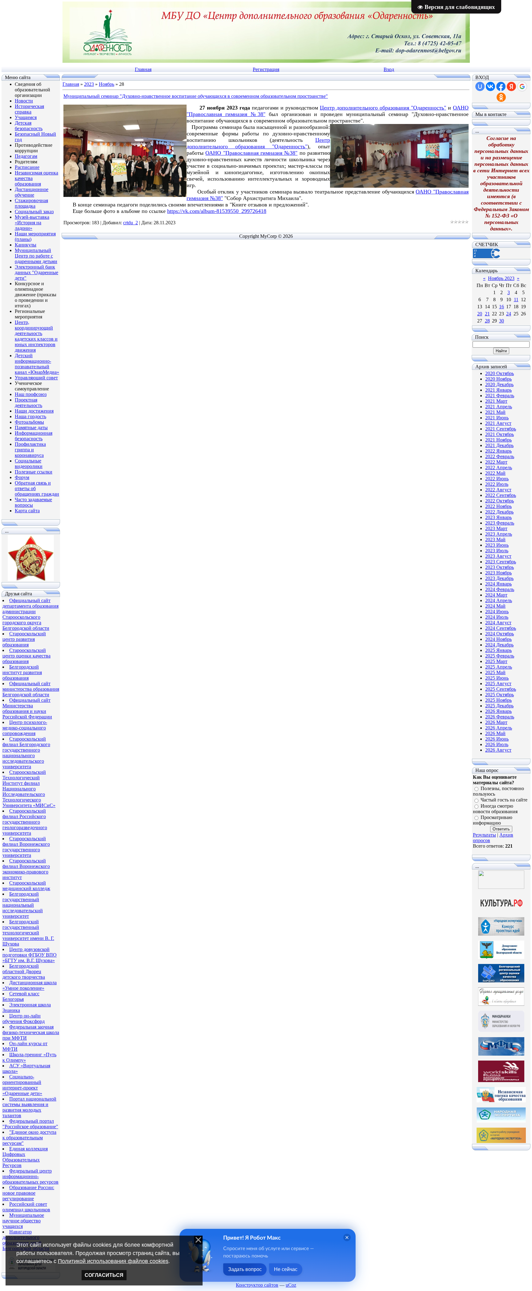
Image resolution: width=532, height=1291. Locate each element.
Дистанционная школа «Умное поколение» (29, 985)
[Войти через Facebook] (501, 86)
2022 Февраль (499, 456)
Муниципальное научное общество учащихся (23, 1221)
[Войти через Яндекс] (511, 86)
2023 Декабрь (499, 578)
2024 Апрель (498, 600)
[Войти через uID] (480, 86)
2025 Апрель (498, 666)
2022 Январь (498, 451)
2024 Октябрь (499, 633)
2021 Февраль (499, 395)
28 (487, 320)
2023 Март (496, 528)
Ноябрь (106, 84)
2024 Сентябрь (500, 628)
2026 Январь (498, 711)
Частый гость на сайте (504, 800)
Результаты (484, 834)
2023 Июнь (497, 545)
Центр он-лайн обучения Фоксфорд (23, 1018)
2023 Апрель (498, 534)
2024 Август (498, 622)
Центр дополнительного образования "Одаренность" (383, 108)
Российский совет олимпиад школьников (26, 1206)
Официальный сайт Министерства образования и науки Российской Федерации (27, 708)
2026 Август (498, 750)
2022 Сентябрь (500, 495)
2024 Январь (498, 583)
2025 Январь (498, 650)
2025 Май (495, 672)
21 (487, 313)
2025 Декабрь (499, 705)
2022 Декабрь (499, 511)
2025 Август (498, 683)
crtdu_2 (130, 222)
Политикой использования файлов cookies (113, 1261)
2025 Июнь (497, 678)
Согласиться (104, 1275)
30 (501, 320)
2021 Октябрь (499, 434)
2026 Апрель (498, 727)
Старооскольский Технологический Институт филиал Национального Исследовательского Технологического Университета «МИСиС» (28, 788)
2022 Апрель (498, 467)
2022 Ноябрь (498, 506)
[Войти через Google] (522, 86)
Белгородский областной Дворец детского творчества (23, 971)
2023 (89, 84)
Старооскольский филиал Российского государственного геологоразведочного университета (24, 822)
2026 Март (496, 722)
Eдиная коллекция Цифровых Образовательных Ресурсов (25, 1157)
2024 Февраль (499, 589)
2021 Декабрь (499, 445)
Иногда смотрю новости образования (495, 808)
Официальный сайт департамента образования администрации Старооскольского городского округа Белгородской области (30, 614)
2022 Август (498, 489)
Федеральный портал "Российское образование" (30, 1123)
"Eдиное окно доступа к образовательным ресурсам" (29, 1137)
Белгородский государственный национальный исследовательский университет (22, 905)
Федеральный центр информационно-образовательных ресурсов (30, 1176)
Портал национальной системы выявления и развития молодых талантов (29, 1107)
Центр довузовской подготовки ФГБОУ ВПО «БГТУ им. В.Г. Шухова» (29, 955)
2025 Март (496, 661)
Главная (143, 69)
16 (501, 306)
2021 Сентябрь (500, 428)
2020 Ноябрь (498, 379)
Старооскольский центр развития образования (24, 639)
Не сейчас (285, 1269)
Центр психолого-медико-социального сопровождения (24, 728)
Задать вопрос (245, 1269)
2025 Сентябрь (500, 689)
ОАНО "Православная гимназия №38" (251, 153)
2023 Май (495, 539)
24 (508, 313)
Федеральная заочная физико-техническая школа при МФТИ (30, 1032)
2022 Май (495, 473)
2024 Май (495, 606)
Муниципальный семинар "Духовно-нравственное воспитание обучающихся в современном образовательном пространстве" (195, 96)
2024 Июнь (497, 611)
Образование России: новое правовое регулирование (28, 1193)
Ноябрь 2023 (501, 278)
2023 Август (498, 556)
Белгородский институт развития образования (22, 672)
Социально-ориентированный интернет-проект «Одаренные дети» (22, 1085)
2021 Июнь (497, 417)
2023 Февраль (499, 523)
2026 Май (495, 733)
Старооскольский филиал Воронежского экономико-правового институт (26, 869)
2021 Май (495, 412)
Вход (389, 69)
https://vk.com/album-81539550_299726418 (216, 211)
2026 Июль (496, 744)
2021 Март (496, 401)
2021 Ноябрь (498, 439)
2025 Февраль (499, 655)
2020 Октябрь (499, 373)
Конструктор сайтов (257, 1285)
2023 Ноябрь (498, 572)
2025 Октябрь (499, 694)
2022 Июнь (497, 478)
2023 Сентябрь (500, 561)
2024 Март (496, 595)
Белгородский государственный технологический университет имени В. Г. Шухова (28, 932)
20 (479, 313)
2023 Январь (498, 517)
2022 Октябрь (499, 500)
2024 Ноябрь (498, 639)
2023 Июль (496, 550)
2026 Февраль (499, 716)
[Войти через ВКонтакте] (490, 86)
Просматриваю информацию (492, 820)
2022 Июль (496, 484)
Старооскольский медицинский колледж (26, 885)
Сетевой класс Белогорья (20, 996)
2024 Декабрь (499, 644)
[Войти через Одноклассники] (501, 97)
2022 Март (496, 462)
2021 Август (498, 423)
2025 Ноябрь (498, 700)
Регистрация (266, 69)
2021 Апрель (498, 406)
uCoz (291, 1285)
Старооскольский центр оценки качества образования (26, 656)
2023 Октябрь (499, 567)
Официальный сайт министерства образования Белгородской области (30, 689)
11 (516, 299)
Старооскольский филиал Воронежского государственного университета (26, 847)
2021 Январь (498, 390)
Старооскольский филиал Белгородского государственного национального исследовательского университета (26, 752)
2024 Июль (496, 617)
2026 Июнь (497, 738)
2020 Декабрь (499, 384)
